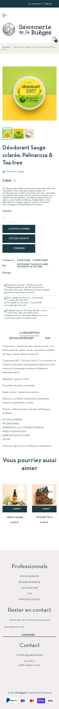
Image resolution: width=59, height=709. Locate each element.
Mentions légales (29, 599)
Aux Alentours (29, 588)
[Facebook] (17, 685)
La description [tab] (29, 333)
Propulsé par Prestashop (39, 693)
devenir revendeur (29, 582)
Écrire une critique (13, 171)
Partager (19, 272)
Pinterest (29, 272)
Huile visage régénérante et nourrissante (15, 517)
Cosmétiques (40, 260)
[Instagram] (29, 685)
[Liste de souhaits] (21, 488)
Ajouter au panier (19, 229)
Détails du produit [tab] (21, 338)
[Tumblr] (42, 685)
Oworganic (21, 693)
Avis (47, 338)
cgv (29, 594)
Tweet (24, 272)
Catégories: (8, 260)
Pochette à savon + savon (44, 517)
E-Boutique (24, 260)
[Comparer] (21, 495)
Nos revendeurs (29, 576)
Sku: (4, 266)
